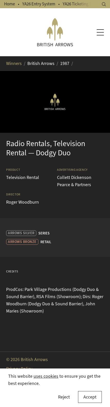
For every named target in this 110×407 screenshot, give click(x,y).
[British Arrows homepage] (55, 32)
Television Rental (22, 177)
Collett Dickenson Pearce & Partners (74, 181)
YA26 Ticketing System (83, 4)
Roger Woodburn (22, 202)
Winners (14, 63)
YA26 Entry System (38, 4)
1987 (64, 63)
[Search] (104, 4)
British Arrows (40, 63)
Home (9, 4)
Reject (64, 397)
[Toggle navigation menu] (100, 32)
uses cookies (46, 376)
